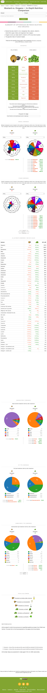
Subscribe (25, 3)
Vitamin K (3, 245)
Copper (2, 260)
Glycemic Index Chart (34, 1)
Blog (20, 3)
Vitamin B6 (3, 257)
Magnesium (3, 264)
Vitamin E (3, 255)
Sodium (2, 268)
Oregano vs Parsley (23, 616)
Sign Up (30, 3)
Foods (7, 5)
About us (4, 689)
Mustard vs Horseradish (23, 602)
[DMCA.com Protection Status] (23, 679)
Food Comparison (25, 1)
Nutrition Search (8, 1)
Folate (2, 262)
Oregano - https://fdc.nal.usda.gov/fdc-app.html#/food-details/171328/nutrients (23, 649)
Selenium (3, 266)
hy (25, 687)
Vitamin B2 (3, 270)
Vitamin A (3, 287)
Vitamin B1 (23, 231)
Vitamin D (24, 230)
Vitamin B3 (3, 274)
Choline (2, 300)
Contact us (10, 689)
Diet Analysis (16, 1)
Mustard (17, 5)
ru (23, 687)
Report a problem (41, 689)
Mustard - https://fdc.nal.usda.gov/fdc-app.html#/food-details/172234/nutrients (23, 647)
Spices (12, 5)
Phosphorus (3, 289)
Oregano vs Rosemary (23, 613)
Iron (2, 247)
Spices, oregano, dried (26, 41)
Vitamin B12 (24, 233)
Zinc (2, 279)
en (21, 687)
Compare (23, 5)
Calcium (2, 253)
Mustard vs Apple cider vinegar (23, 598)
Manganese (3, 249)
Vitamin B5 (3, 281)
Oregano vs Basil (23, 609)
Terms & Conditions (31, 689)
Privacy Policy (23, 689)
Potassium (3, 272)
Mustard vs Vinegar (23, 605)
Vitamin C (3, 298)
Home (2, 5)
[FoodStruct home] (3, 2)
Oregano (35, 5)
